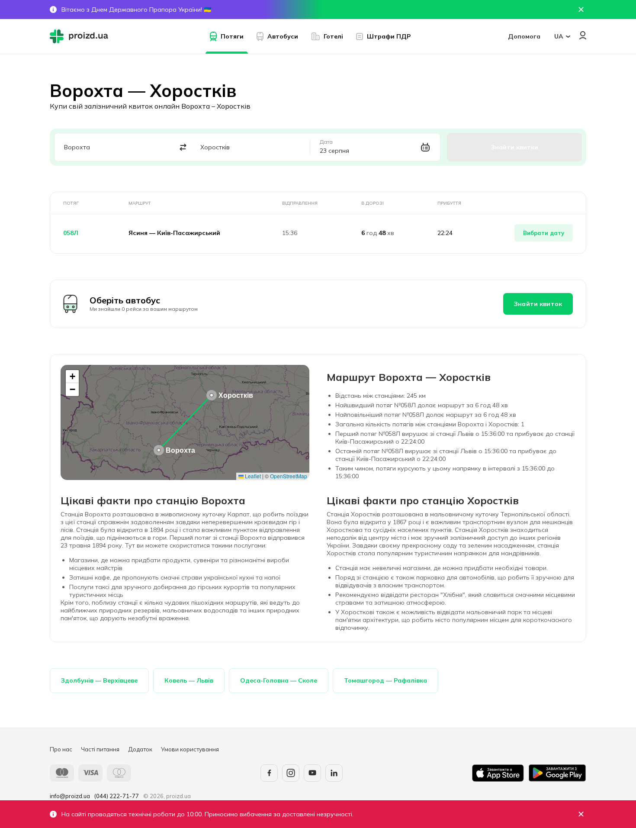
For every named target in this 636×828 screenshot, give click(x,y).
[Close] (581, 9)
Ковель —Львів (188, 680)
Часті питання (100, 749)
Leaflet (252, 476)
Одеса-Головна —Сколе (278, 680)
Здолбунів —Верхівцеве (99, 680)
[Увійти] (582, 35)
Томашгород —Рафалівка (385, 680)
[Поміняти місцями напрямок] (183, 147)
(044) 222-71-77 (116, 796)
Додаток (140, 749)
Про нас (61, 749)
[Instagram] (290, 773)
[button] (159, 450)
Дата (326, 142)
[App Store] (498, 773)
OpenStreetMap (288, 476)
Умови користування (190, 749)
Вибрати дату (543, 232)
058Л (70, 233)
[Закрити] (581, 814)
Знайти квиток (538, 304)
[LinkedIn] (334, 773)
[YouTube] (312, 773)
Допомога (524, 36)
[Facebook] (269, 773)
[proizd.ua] (81, 36)
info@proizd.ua (70, 796)
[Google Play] (557, 773)
